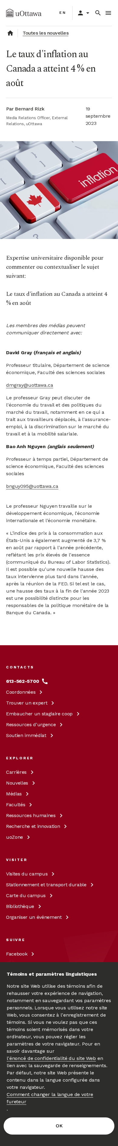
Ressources (31, 724)
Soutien (26, 735)
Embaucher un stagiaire (39, 714)
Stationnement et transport (46, 884)
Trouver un (26, 703)
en (62, 13)
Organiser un (34, 917)
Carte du (26, 895)
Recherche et (33, 826)
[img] (23, 12)
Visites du (27, 874)
